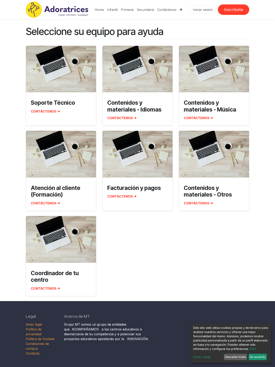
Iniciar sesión (203, 10)
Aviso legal (34, 324)
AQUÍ (253, 349)
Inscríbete (233, 9)
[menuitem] (99, 10)
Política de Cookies (40, 339)
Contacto (33, 353)
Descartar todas (235, 357)
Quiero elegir (202, 357)
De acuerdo (258, 357)
